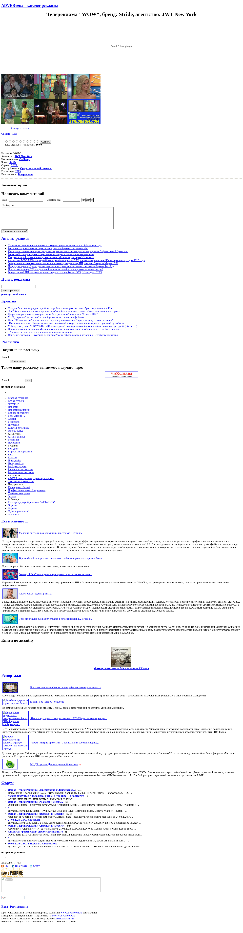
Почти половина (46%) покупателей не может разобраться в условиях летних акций (55, 269)
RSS (6, 865)
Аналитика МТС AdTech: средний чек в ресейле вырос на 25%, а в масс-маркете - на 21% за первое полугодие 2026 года (76, 260)
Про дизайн (14, 460)
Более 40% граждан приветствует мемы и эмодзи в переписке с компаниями (51, 254)
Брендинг (13, 448)
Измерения (14, 442)
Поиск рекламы (15, 279)
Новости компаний (19, 409)
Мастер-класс (15, 430)
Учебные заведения (19, 493)
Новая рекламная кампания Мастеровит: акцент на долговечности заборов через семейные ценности (65, 329)
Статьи (12, 418)
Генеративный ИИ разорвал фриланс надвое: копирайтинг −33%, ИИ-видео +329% (55, 272)
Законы (12, 496)
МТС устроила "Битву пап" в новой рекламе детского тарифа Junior (46, 317)
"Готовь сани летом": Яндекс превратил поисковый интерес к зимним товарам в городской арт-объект (66, 323)
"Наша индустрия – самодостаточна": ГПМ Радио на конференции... (68, 718)
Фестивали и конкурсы (21, 481)
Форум (7, 783)
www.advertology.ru (71, 912)
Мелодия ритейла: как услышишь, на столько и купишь (50, 533)
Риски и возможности (20, 469)
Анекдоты (14, 514)
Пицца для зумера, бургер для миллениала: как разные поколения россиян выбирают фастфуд (61, 266)
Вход (4, 906)
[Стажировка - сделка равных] (10, 598)
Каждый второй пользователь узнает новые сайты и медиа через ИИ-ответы (51, 257)
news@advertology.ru (63, 915)
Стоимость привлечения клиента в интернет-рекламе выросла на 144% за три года (54, 245)
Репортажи (14, 421)
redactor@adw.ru (65, 918)
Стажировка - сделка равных (35, 593)
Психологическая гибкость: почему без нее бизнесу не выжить (65, 687)
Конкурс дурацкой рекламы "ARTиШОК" (31, 502)
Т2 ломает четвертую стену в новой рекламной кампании (40, 332)
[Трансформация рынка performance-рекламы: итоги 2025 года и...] (10, 623)
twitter (36, 865)
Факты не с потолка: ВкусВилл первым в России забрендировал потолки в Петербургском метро (63, 335)
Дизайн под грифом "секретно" (47, 701)
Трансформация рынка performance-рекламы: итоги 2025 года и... (56, 618)
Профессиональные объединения (26, 490)
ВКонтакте (21, 865)
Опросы (12, 505)
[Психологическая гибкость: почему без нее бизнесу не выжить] (10, 692)
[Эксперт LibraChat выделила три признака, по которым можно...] (10, 579)
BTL (10, 454)
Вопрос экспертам (18, 412)
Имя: (5, 199)
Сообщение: (9, 205)
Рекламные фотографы (21, 472)
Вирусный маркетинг (20, 451)
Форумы (13, 508)
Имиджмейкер (16, 463)
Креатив (8, 301)
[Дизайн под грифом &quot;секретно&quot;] (15, 703)
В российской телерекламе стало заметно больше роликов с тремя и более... (61, 558)
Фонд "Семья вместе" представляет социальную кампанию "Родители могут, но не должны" (60, 320)
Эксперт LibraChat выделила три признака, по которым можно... (55, 574)
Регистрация (19, 906)
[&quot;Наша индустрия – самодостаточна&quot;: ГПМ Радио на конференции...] (15, 724)
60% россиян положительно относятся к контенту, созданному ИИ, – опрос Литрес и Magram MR (63, 263)
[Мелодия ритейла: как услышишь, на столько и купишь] (10, 538)
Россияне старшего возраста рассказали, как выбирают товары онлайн (48, 248)
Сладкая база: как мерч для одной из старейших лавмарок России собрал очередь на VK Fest (60, 308)
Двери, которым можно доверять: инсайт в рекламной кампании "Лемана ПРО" (53, 314)
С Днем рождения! (18, 511)
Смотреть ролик (20, 128)
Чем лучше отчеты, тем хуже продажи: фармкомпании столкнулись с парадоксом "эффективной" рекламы (68, 251)
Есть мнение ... (16, 415)
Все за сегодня (16, 400)
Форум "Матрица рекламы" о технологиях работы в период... (65, 742)
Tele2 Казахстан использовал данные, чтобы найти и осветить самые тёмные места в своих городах (64, 311)
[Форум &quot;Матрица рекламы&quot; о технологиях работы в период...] (15, 748)
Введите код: (54, 199)
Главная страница (18, 397)
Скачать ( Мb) (9, 133)
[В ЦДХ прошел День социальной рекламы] (10, 769)
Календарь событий (19, 487)
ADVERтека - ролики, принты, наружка (31, 478)
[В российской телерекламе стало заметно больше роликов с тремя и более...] (10, 563)
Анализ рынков (15, 238)
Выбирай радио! (17, 466)
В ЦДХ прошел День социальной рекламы (54, 764)
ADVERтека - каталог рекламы (29, 5)
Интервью (14, 424)
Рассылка (10, 342)
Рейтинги (13, 439)
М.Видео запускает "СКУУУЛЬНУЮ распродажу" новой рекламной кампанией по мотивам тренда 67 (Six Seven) (72, 326)
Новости (13, 406)
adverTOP (13, 403)
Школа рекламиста (18, 427)
